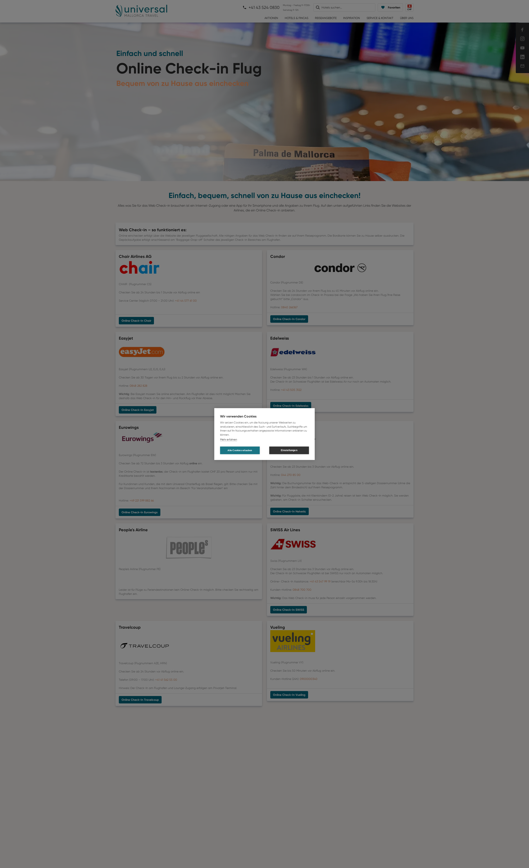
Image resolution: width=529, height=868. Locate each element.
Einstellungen (289, 450)
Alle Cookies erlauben (240, 450)
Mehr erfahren (228, 439)
